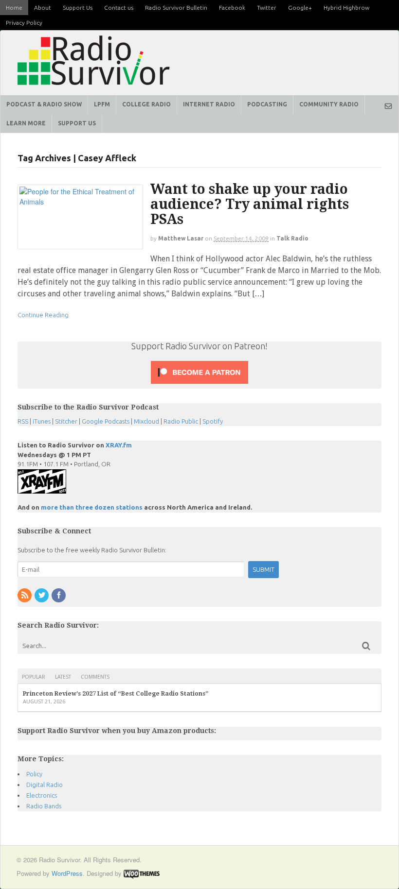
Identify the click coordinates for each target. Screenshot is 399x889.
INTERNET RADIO (209, 104)
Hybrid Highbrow (346, 7)
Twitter (266, 7)
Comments (95, 677)
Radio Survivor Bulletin (176, 7)
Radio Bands (43, 806)
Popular (33, 677)
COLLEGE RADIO (146, 104)
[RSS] (25, 595)
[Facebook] (59, 595)
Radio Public (180, 421)
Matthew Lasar (180, 238)
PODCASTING (267, 104)
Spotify (212, 421)
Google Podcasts (105, 421)
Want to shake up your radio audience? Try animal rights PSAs (249, 204)
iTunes (42, 421)
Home (14, 7)
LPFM (102, 104)
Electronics (41, 795)
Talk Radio (292, 238)
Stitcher (66, 421)
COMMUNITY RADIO (329, 104)
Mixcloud (146, 421)
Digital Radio (44, 784)
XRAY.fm (119, 445)
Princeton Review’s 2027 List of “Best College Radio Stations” (116, 693)
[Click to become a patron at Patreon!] (199, 383)
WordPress (67, 873)
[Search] (366, 645)
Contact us (118, 7)
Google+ (300, 7)
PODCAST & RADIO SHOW (44, 104)
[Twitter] (42, 595)
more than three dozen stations (92, 507)
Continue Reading (43, 314)
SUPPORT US (77, 123)
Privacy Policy (24, 22)
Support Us (77, 7)
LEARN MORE (26, 123)
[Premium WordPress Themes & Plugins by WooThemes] (142, 873)
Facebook (232, 7)
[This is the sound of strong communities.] (94, 88)
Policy (34, 773)
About (42, 7)
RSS (23, 421)
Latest (63, 677)
